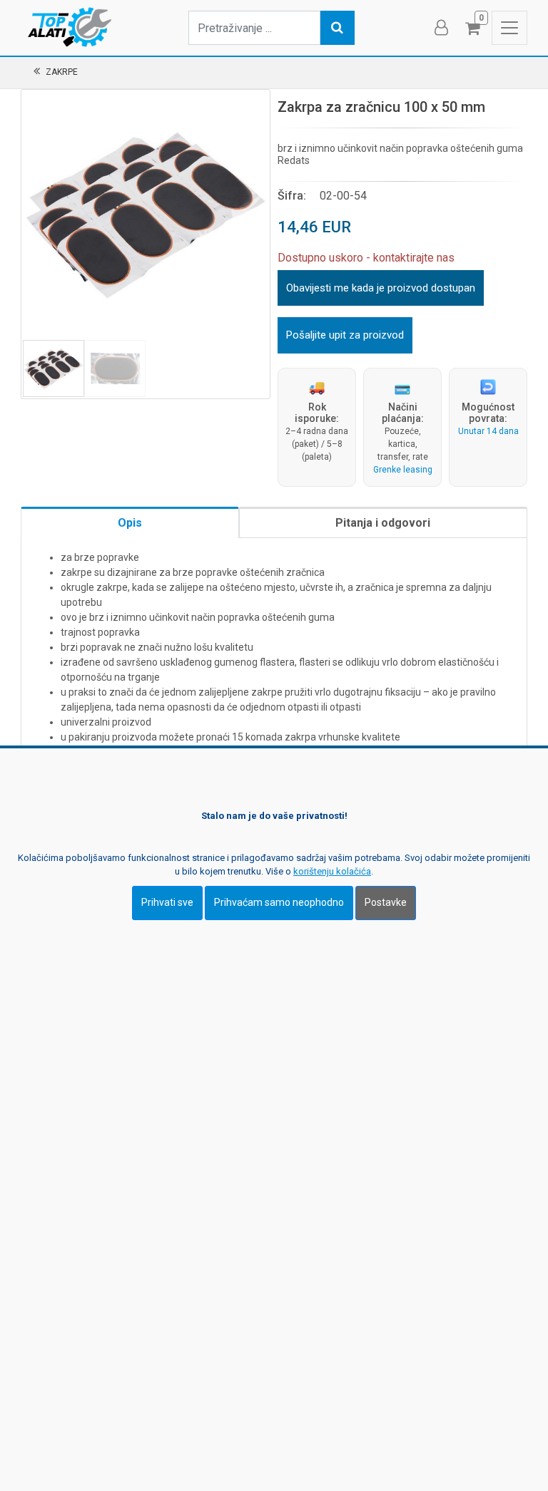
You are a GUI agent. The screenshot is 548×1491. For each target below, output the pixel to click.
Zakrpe (62, 72)
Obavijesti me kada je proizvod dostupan (380, 288)
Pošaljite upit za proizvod (345, 335)
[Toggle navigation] (509, 28)
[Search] (337, 28)
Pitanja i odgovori (382, 523)
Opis (130, 523)
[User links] (440, 28)
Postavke (386, 902)
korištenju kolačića (332, 871)
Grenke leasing (402, 470)
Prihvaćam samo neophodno (279, 902)
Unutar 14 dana (488, 431)
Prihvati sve (167, 902)
